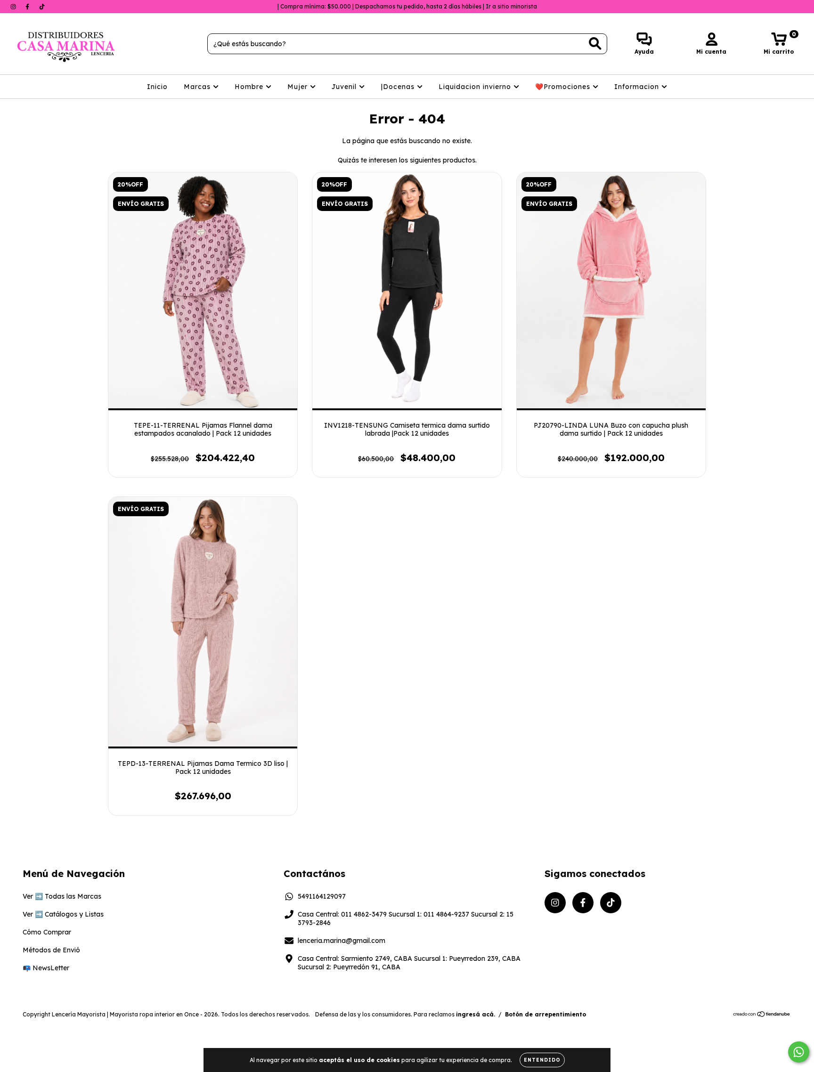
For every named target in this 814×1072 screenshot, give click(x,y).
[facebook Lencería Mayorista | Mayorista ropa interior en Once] (28, 6)
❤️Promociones (564, 86)
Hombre (250, 86)
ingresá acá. (475, 1014)
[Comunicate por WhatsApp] (798, 1052)
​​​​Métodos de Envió (51, 950)
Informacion (637, 86)
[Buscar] (595, 43)
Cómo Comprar (47, 932)
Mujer (298, 86)
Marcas (198, 86)
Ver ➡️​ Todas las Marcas (62, 896)
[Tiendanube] (762, 1015)
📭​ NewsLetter (46, 968)
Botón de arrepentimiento (545, 1014)
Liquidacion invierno (476, 86)
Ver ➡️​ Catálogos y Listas (63, 914)
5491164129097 (322, 896)
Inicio (157, 86)
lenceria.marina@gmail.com (341, 940)
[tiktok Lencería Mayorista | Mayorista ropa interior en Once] (42, 6)
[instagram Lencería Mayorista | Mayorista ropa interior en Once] (14, 6)
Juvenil (345, 86)
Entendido (542, 1060)
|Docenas (399, 86)
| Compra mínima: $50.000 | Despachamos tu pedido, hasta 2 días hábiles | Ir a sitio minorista (407, 6)
